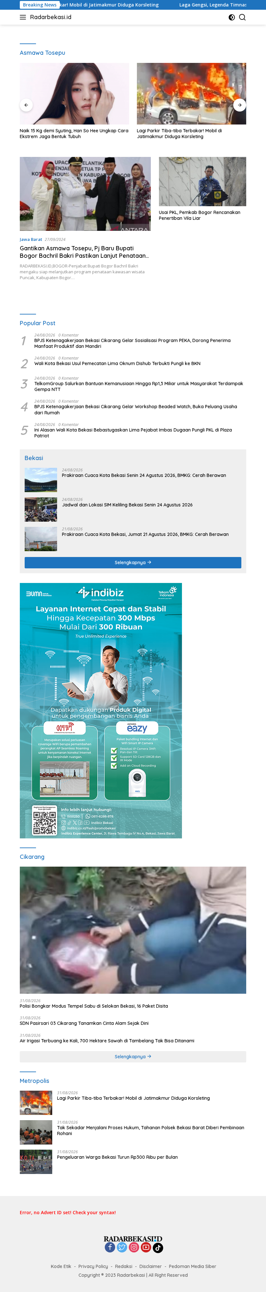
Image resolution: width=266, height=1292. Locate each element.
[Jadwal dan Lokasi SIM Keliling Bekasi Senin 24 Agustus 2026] (41, 509)
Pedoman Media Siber (192, 1266)
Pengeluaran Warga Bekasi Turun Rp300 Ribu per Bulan (117, 1157)
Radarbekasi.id (50, 17)
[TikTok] (158, 1248)
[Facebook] (110, 1247)
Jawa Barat (31, 239)
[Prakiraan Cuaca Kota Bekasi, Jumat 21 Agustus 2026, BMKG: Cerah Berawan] (41, 539)
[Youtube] (146, 1247)
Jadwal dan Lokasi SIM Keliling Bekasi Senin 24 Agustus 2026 (127, 505)
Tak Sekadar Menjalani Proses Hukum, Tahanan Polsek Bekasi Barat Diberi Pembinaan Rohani (150, 1130)
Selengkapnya (131, 562)
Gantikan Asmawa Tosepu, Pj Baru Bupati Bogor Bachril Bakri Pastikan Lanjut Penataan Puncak (83, 255)
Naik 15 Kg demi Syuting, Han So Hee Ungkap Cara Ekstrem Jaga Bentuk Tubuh (74, 133)
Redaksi (123, 1266)
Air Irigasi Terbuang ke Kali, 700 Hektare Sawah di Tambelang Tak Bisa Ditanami (107, 1041)
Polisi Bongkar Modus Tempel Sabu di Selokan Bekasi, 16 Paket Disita (94, 1006)
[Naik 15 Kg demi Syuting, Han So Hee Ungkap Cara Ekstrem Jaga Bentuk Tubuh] (74, 93)
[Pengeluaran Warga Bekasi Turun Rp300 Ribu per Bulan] (36, 1162)
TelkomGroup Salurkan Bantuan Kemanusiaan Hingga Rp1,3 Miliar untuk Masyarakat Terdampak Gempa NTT (138, 386)
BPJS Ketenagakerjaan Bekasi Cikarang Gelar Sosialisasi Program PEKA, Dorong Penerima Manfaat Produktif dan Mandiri (132, 343)
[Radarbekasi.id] (133, 1238)
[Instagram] (134, 1247)
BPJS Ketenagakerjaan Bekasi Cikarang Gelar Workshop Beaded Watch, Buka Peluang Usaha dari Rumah (135, 409)
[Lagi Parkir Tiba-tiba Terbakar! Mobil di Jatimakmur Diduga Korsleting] (191, 93)
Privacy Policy (93, 1266)
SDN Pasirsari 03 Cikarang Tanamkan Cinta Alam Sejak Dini (84, 1023)
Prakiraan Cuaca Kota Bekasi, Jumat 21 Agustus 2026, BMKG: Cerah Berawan (145, 534)
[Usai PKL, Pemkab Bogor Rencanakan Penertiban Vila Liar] (202, 181)
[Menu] (24, 17)
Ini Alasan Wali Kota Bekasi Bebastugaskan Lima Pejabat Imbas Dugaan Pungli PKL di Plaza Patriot (133, 433)
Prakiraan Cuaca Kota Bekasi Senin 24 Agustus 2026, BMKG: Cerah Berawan (144, 475)
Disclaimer (150, 1266)
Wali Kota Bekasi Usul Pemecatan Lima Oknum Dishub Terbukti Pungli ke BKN (117, 363)
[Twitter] (122, 1247)
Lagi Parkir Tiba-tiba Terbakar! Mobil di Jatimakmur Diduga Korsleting (179, 133)
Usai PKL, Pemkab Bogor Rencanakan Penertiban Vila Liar (199, 215)
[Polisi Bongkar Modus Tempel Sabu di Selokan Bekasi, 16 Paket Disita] (133, 930)
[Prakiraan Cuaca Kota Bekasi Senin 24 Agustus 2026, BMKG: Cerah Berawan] (41, 480)
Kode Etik (61, 1266)
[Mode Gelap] (232, 17)
